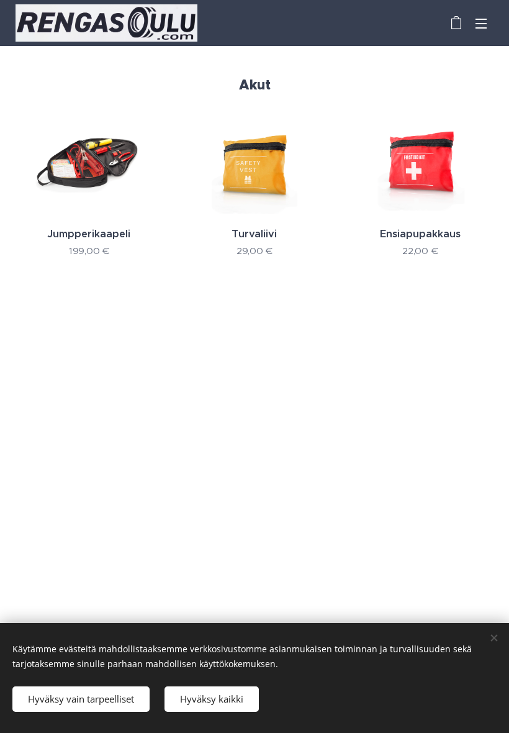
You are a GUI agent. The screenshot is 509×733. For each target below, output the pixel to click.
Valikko (481, 23)
